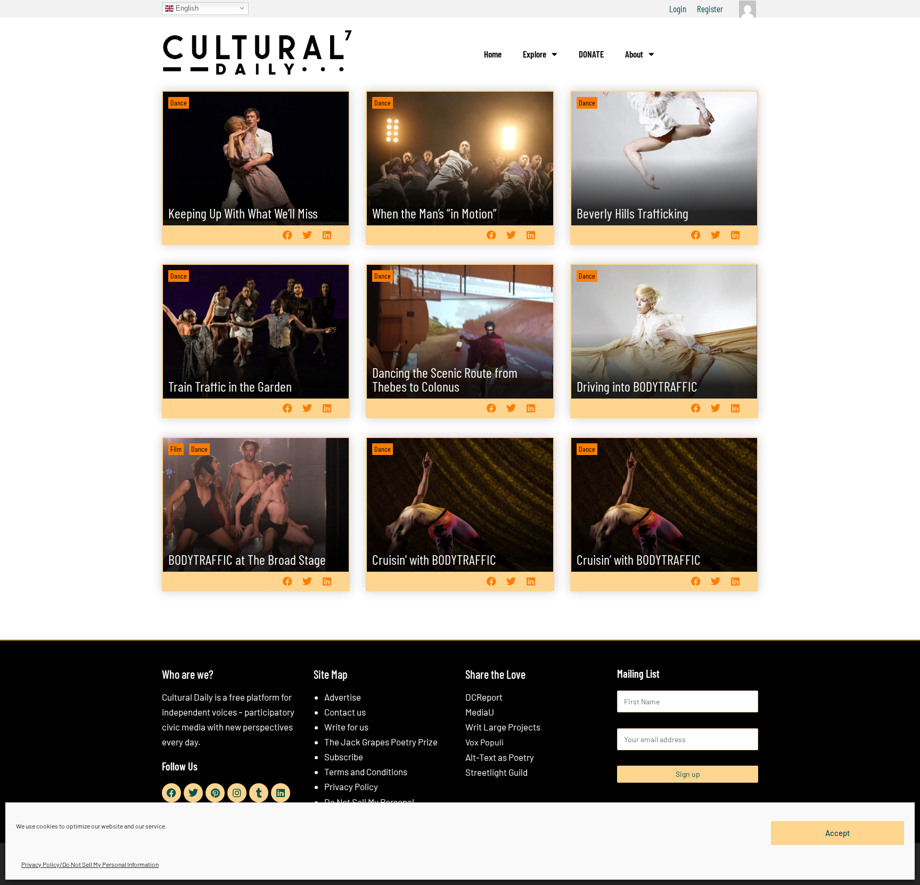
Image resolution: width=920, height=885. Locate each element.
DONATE (591, 53)
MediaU (479, 712)
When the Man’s (434, 213)
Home (493, 53)
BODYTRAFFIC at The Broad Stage (247, 559)
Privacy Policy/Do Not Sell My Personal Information (90, 864)
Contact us (345, 712)
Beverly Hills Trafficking (632, 213)
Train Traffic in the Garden (230, 386)
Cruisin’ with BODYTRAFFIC (639, 559)
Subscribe (343, 756)
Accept (837, 833)
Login (677, 8)
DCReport (484, 697)
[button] (287, 235)
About (634, 53)
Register (710, 8)
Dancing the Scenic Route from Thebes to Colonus (445, 379)
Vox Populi (484, 742)
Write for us (346, 726)
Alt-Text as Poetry (499, 757)
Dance (178, 102)
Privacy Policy (351, 786)
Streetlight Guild (496, 772)
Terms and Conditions (365, 771)
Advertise (342, 697)
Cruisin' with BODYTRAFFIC (434, 559)
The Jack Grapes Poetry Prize (381, 741)
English (186, 8)
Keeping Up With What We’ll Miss (243, 213)
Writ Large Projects (502, 726)
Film (176, 448)
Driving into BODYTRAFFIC (637, 386)
